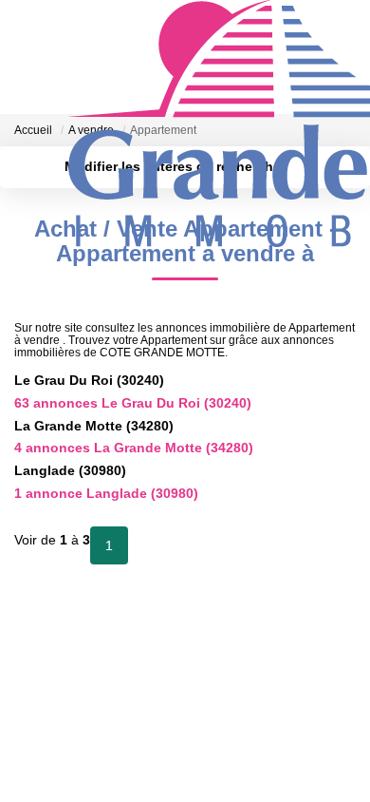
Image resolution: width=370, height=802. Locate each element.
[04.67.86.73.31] (345, 758)
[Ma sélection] (48, 125)
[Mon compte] (25, 125)
